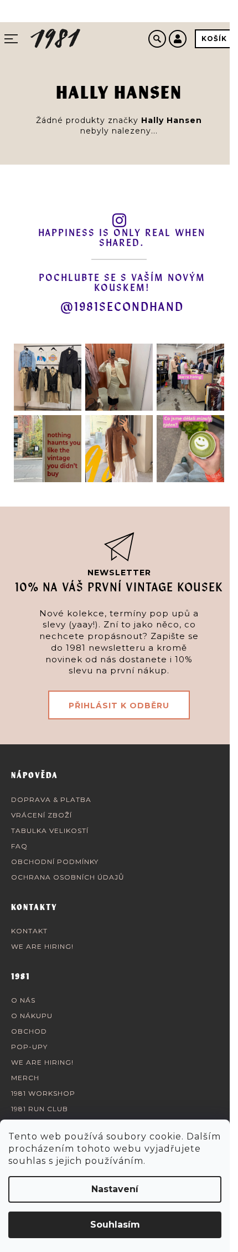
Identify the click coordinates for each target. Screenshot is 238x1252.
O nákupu (32, 1015)
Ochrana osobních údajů (68, 877)
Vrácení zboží (41, 815)
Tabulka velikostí (50, 830)
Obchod (29, 1031)
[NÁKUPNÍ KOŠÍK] (214, 38)
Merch (25, 1078)
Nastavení (114, 1189)
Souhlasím (115, 1224)
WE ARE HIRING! (42, 946)
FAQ (19, 846)
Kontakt (29, 931)
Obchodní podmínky (55, 861)
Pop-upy (29, 1047)
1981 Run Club (39, 1109)
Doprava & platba (51, 799)
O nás (23, 1000)
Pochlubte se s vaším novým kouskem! (122, 283)
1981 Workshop (43, 1093)
